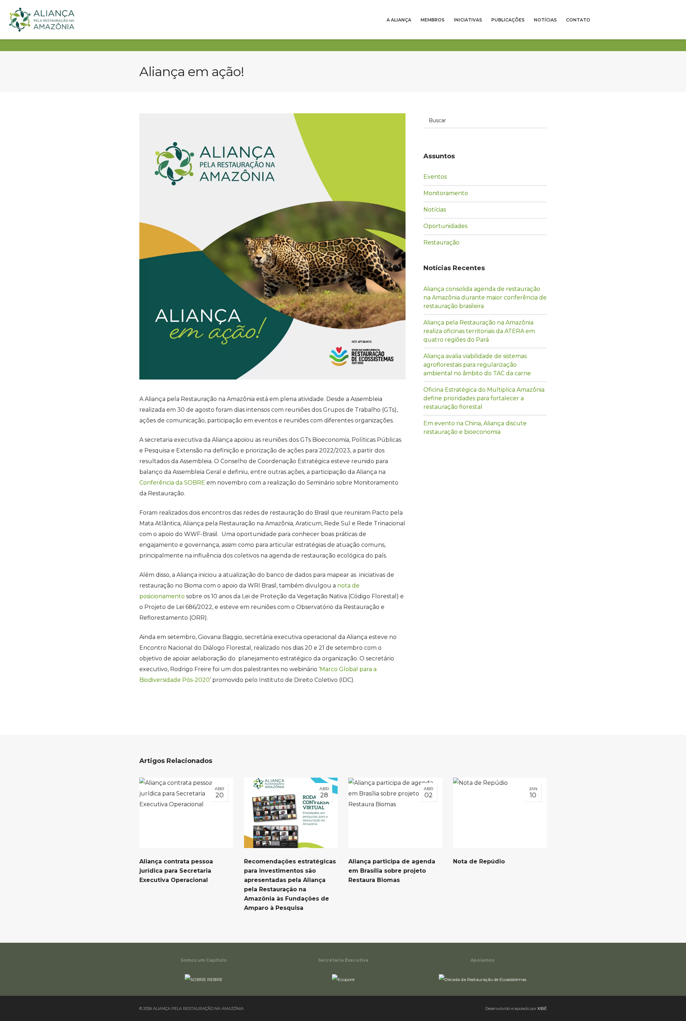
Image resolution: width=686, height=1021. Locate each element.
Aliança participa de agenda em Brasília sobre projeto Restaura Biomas (391, 870)
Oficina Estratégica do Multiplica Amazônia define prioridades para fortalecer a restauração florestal (484, 398)
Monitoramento (449, 193)
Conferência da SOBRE (172, 482)
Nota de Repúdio (479, 861)
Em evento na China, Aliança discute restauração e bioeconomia (475, 427)
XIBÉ (542, 1008)
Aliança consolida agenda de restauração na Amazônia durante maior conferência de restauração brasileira (485, 297)
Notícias (440, 209)
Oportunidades (449, 225)
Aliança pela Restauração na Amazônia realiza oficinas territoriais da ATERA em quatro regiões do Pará (479, 331)
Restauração (446, 242)
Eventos (440, 176)
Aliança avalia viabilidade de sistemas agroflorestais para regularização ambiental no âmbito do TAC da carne (477, 365)
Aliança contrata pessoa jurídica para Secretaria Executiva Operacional (176, 870)
